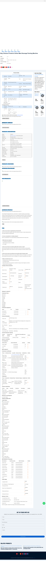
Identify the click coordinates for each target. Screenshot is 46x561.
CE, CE (10, 281)
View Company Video (13, 504)
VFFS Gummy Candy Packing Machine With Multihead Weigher (42, 112)
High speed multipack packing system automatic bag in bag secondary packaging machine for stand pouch (11, 548)
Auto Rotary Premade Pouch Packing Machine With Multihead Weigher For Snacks (42, 100)
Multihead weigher (13, 135)
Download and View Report (21, 504)
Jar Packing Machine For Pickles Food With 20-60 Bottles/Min (36, 112)
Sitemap (34, 557)
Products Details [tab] (16, 72)
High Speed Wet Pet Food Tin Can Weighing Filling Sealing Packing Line (36, 100)
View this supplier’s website (6, 504)
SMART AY (11, 286)
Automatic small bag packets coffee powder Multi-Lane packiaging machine (33, 548)
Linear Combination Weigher (15, 354)
